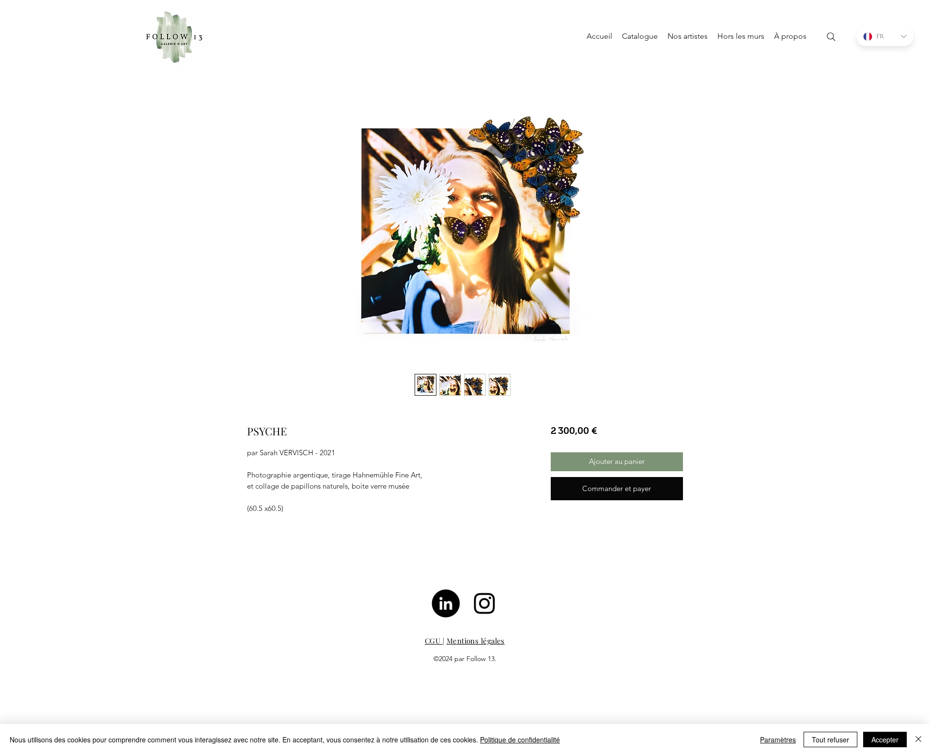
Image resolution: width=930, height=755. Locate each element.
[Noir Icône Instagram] (484, 603)
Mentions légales (476, 641)
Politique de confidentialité (520, 739)
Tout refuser (830, 739)
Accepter (885, 739)
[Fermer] (918, 739)
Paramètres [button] (778, 739)
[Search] (831, 37)
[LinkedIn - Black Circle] (446, 603)
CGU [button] (434, 641)
